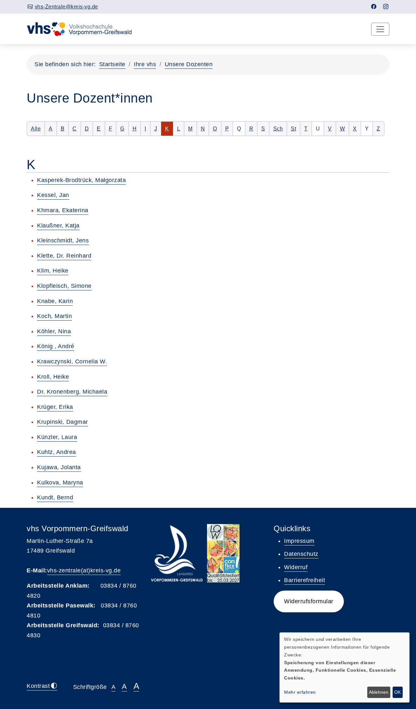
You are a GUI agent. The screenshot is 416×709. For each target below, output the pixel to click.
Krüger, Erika (55, 407)
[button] (309, 601)
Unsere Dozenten (189, 64)
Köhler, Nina (54, 331)
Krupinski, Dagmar (62, 422)
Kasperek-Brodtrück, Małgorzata (81, 180)
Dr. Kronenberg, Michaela (72, 391)
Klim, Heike (53, 270)
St (295, 128)
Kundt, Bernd (55, 497)
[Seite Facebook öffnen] (374, 6)
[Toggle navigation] (380, 29)
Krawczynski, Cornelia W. (72, 361)
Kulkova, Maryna (60, 482)
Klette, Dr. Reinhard (64, 255)
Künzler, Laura (57, 437)
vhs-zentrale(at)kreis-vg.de (84, 570)
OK (397, 692)
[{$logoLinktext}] (83, 28)
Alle (38, 128)
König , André (55, 346)
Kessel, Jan (53, 195)
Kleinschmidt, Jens (63, 240)
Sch (280, 128)
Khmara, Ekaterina (62, 210)
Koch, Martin (54, 316)
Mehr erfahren (300, 692)
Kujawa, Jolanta (59, 467)
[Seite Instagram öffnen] (386, 6)
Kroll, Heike (53, 376)
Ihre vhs (145, 64)
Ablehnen (378, 692)
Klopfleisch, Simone (64, 286)
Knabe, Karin (55, 301)
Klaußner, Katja (58, 225)
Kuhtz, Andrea (56, 452)
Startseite (112, 64)
